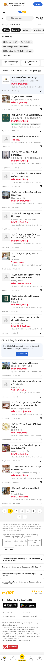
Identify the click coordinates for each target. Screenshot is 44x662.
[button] (2, 4)
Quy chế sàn (26, 613)
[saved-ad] (37, 18)
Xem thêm (9, 549)
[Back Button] (2, 18)
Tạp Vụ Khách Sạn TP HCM (11, 63)
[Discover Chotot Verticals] (3, 11)
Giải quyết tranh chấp (29, 616)
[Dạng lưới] (39, 71)
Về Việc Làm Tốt (7, 613)
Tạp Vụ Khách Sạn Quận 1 (30, 63)
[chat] (41, 18)
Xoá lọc (39, 25)
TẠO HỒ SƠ (22, 354)
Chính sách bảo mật (8, 616)
